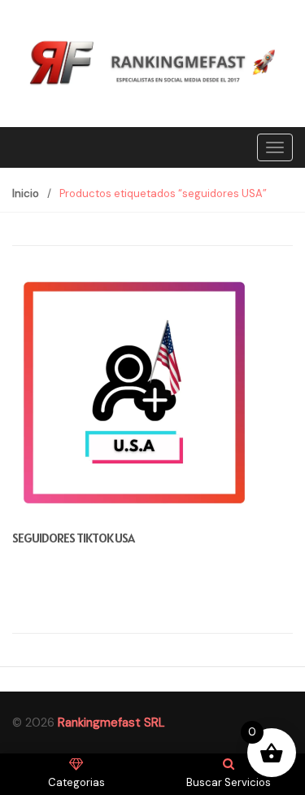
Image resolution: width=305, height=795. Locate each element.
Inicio (25, 193)
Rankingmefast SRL (111, 722)
